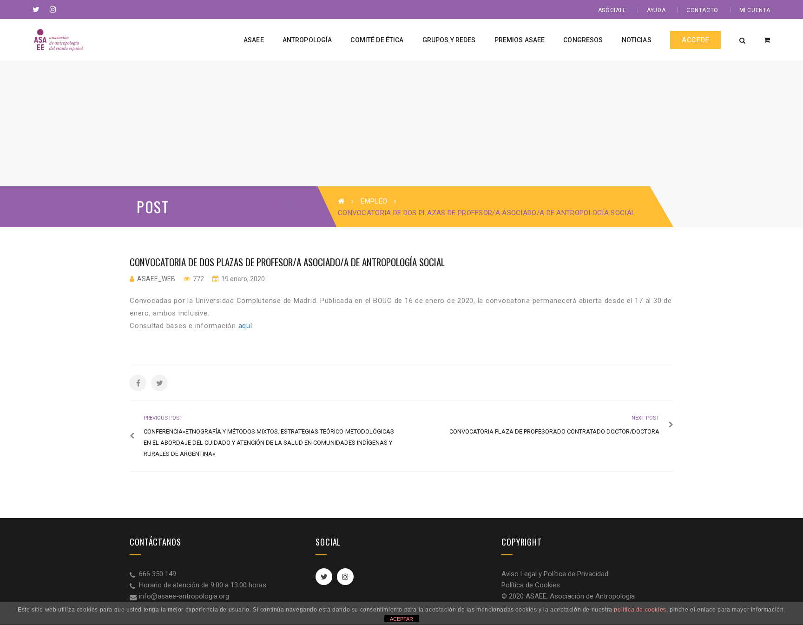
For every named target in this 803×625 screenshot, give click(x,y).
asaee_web (156, 279)
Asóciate (612, 10)
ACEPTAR (401, 619)
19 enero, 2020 (242, 279)
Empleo (374, 201)
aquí (245, 326)
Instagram (345, 576)
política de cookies (640, 609)
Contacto (702, 10)
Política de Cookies (530, 585)
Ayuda (656, 10)
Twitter (324, 576)
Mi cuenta (754, 10)
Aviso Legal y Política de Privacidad (554, 574)
